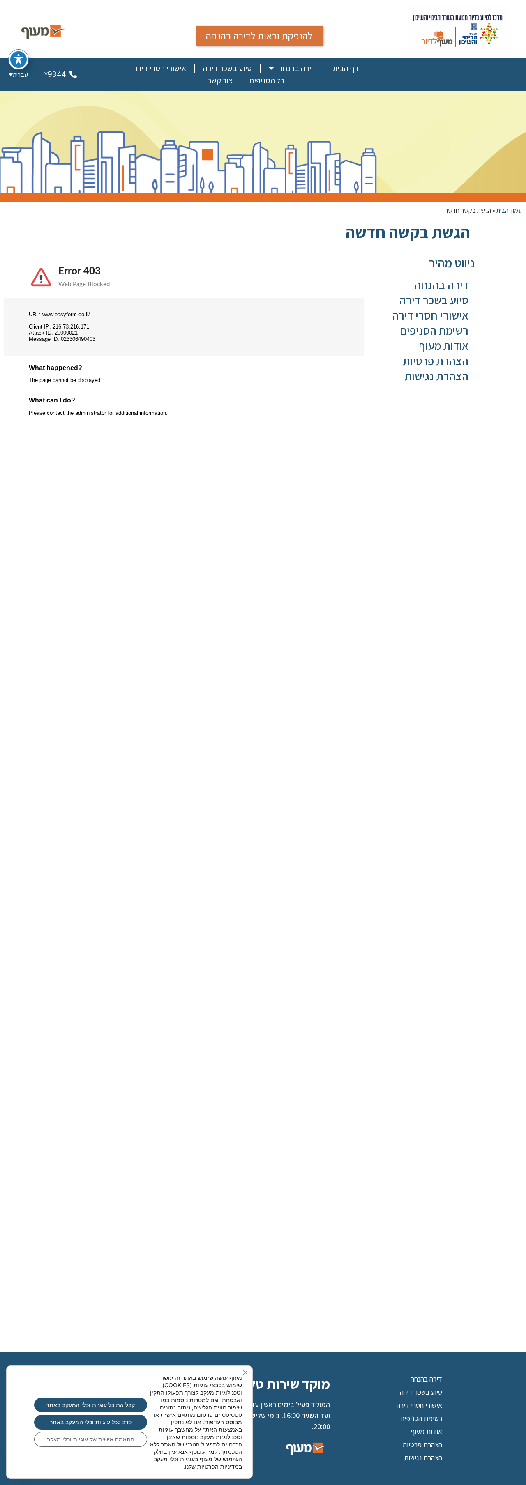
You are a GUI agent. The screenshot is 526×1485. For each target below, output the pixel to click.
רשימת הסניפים (434, 330)
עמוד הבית (509, 210)
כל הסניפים (266, 80)
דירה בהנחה (297, 68)
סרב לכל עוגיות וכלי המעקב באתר (91, 1421)
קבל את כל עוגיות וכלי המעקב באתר (90, 1404)
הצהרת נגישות (436, 376)
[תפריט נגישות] (18, 59)
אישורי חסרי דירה (159, 68)
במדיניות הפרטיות (219, 1466)
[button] (18, 74)
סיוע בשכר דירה (227, 68)
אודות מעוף (443, 345)
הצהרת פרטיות (435, 360)
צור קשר (220, 80)
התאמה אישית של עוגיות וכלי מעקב (90, 1439)
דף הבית (345, 68)
